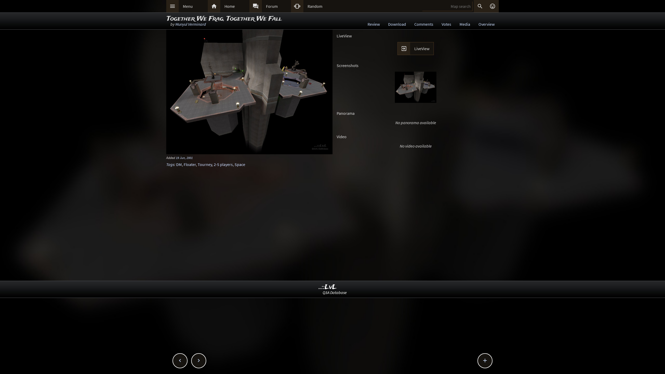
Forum (272, 6)
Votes (446, 24)
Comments (423, 24)
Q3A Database (335, 292)
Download (397, 24)
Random (315, 6)
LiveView (421, 48)
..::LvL (327, 287)
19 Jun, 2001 (184, 158)
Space (240, 164)
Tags (170, 164)
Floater (190, 164)
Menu (188, 6)
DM (179, 164)
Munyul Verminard (190, 24)
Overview (486, 24)
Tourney (205, 164)
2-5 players (223, 164)
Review (374, 24)
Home (229, 6)
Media (465, 24)
